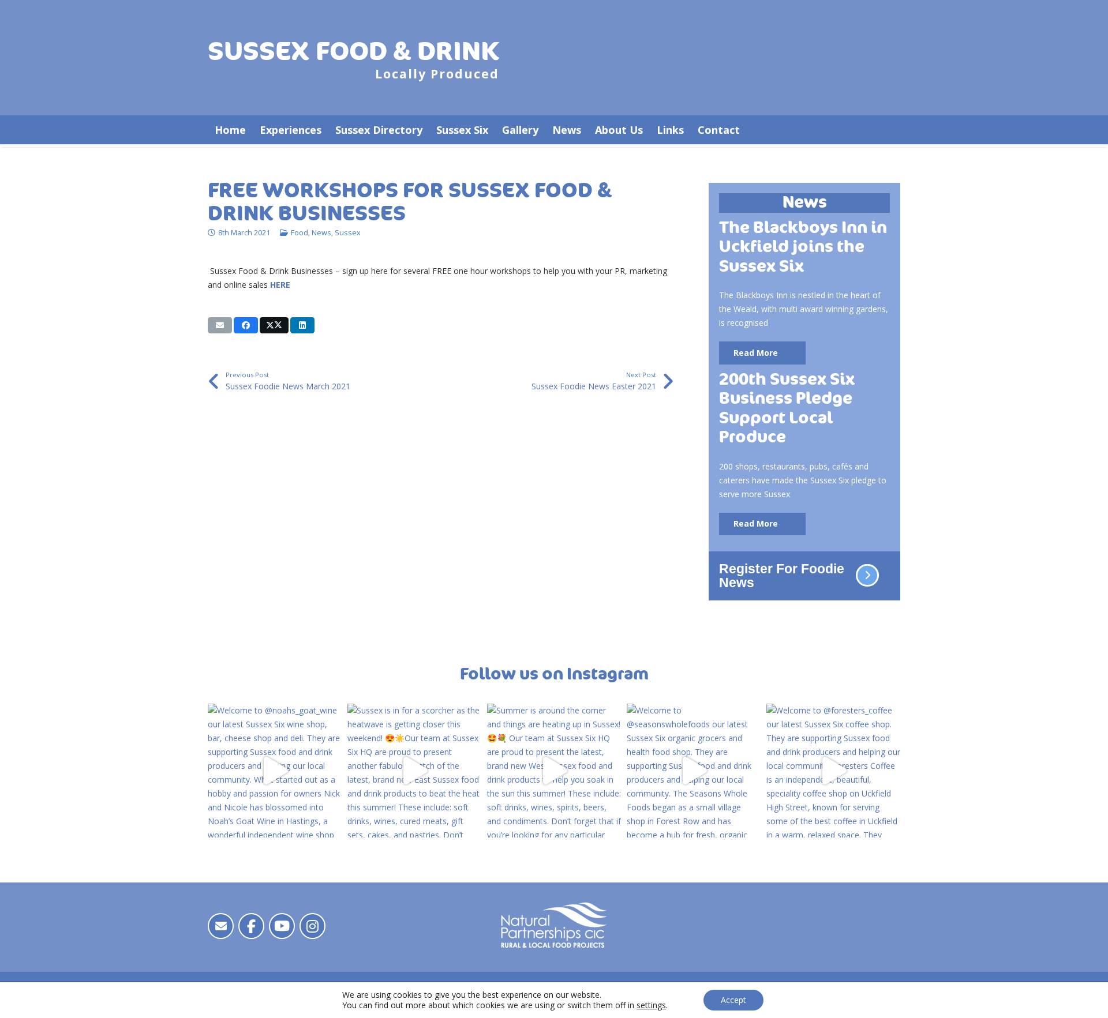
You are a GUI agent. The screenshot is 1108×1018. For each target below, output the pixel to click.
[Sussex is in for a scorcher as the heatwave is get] (414, 770)
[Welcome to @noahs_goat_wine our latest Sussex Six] (275, 770)
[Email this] (220, 325)
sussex (348, 233)
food (299, 233)
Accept (733, 999)
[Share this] (246, 325)
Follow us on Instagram (554, 674)
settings (651, 1005)
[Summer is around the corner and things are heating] (554, 770)
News (321, 233)
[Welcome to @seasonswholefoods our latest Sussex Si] (694, 770)
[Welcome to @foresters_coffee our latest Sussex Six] (833, 770)
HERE (280, 284)
